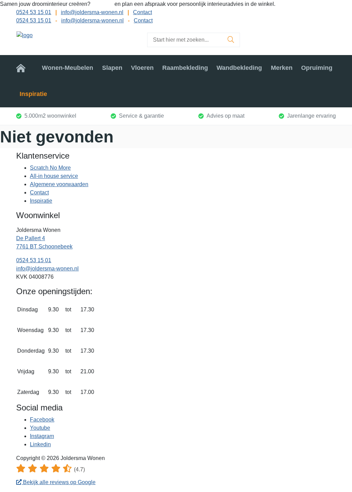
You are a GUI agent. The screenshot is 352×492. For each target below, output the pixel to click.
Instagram (42, 436)
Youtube (40, 428)
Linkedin (40, 444)
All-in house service (54, 176)
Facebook (42, 420)
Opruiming (316, 67)
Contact (142, 12)
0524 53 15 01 (33, 12)
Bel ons (103, 4)
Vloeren (142, 67)
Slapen (112, 67)
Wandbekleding (239, 67)
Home (24, 67)
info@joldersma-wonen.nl (92, 12)
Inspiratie (33, 93)
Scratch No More (50, 168)
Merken (282, 67)
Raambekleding (185, 67)
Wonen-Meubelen (67, 67)
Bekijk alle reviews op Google (59, 482)
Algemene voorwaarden (59, 184)
